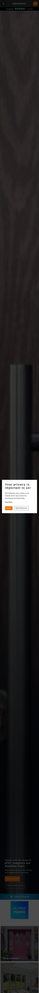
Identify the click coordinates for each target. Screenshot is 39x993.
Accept (9, 508)
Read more (8, 502)
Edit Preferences (21, 508)
